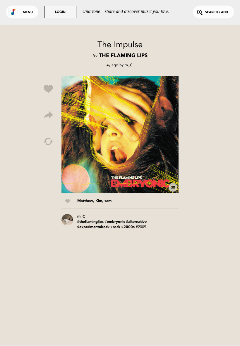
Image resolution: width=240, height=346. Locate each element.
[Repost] (48, 141)
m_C (129, 65)
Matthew (85, 201)
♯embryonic (115, 222)
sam (108, 201)
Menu (28, 12)
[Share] (48, 115)
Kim (98, 201)
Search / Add (216, 12)
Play (120, 134)
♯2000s (128, 227)
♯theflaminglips (90, 222)
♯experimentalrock (93, 227)
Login (60, 12)
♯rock (115, 227)
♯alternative (136, 222)
